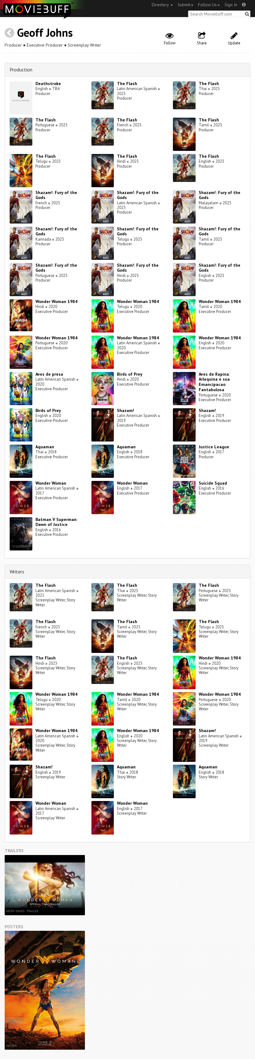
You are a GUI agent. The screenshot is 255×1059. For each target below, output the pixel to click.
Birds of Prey (129, 374)
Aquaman (44, 447)
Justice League (214, 447)
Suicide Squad (213, 483)
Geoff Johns (45, 32)
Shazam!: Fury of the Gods (56, 195)
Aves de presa (49, 374)
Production (21, 69)
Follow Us (207, 4)
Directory (161, 4)
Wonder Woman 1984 (56, 301)
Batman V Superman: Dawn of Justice (56, 522)
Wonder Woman (50, 483)
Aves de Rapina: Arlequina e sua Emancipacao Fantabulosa (214, 381)
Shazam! (125, 410)
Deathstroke (48, 83)
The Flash (127, 83)
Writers (17, 571)
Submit (184, 4)
